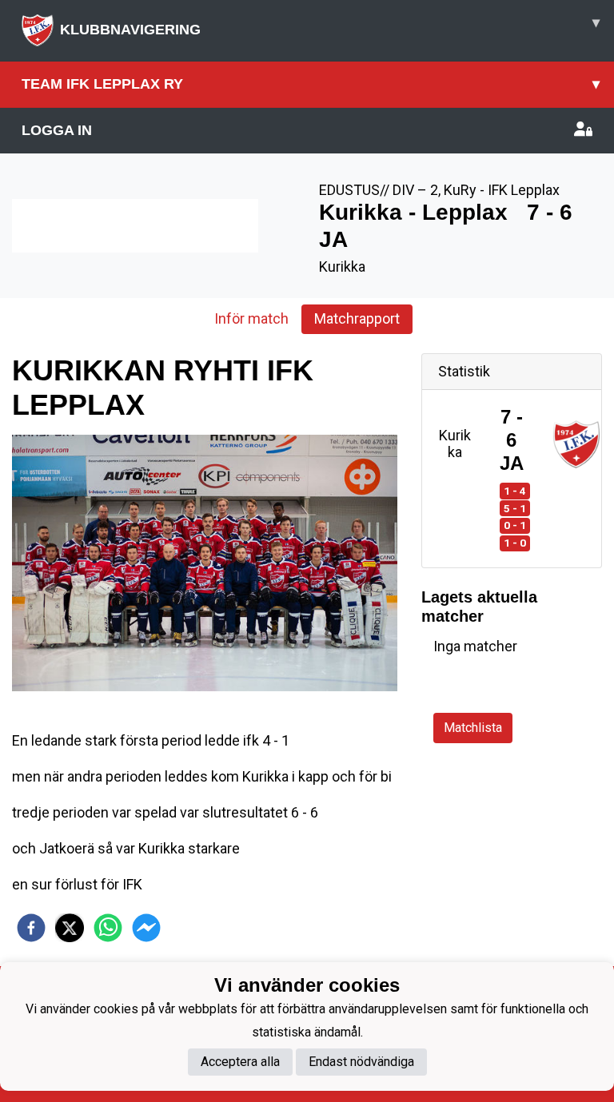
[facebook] (31, 927)
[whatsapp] (108, 927)
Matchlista (473, 727)
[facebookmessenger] (146, 927)
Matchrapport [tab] (357, 318)
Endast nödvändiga (361, 1061)
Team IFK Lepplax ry (311, 84)
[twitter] (69, 927)
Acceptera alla (240, 1061)
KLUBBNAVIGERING (330, 26)
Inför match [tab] (251, 318)
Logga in (57, 130)
